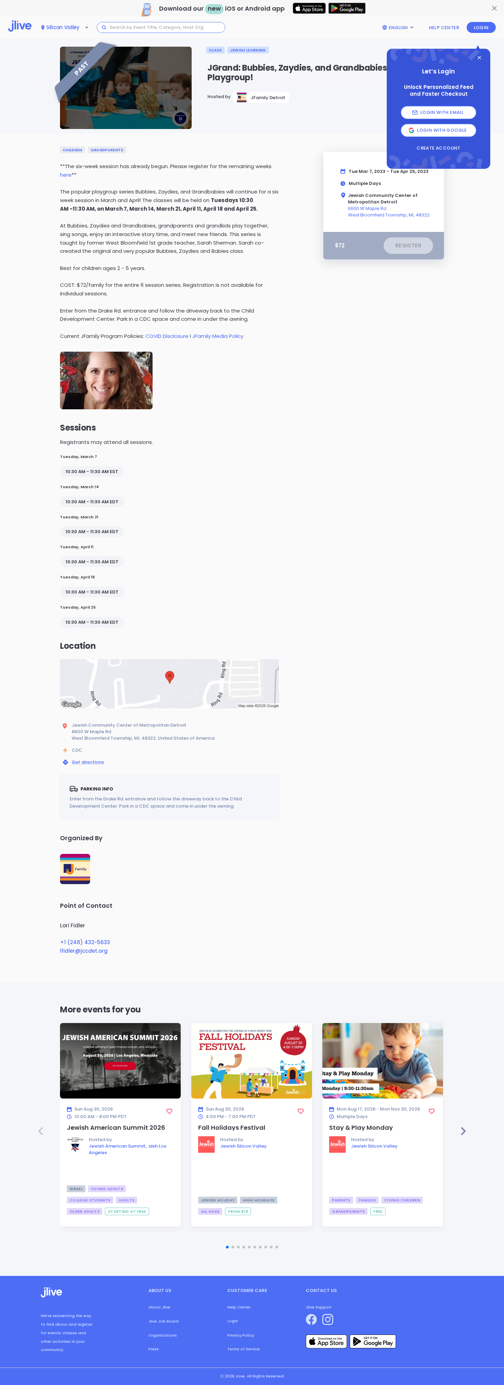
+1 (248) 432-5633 (85, 942)
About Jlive (159, 1307)
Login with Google (442, 130)
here (66, 174)
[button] (106, 381)
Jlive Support (319, 1307)
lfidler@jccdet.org (84, 950)
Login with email (442, 112)
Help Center (444, 27)
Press (153, 1349)
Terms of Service (243, 1349)
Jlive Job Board (163, 1321)
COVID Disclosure (166, 336)
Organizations (162, 1335)
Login (481, 27)
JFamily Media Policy (217, 336)
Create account (438, 148)
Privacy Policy (240, 1335)
